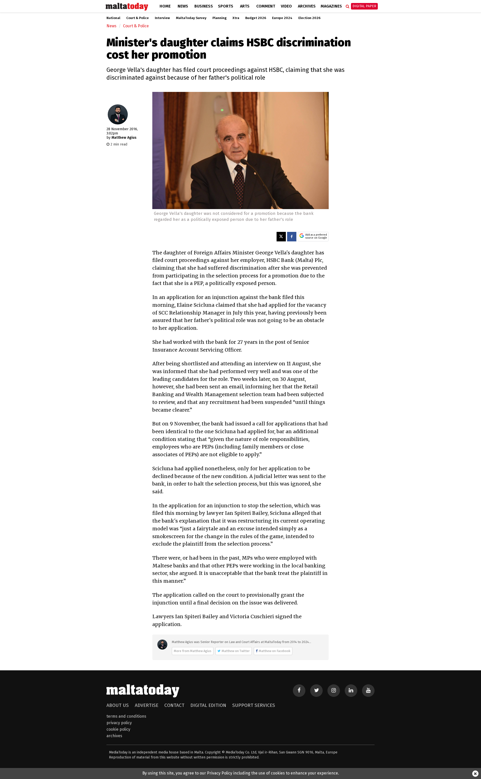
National (113, 18)
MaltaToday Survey (191, 18)
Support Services (253, 705)
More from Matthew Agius (192, 651)
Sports (225, 6)
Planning (219, 18)
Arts (245, 6)
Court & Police (137, 18)
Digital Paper (364, 6)
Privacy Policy (119, 722)
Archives (307, 6)
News (183, 6)
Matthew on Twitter (236, 651)
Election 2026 (309, 18)
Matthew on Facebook (274, 651)
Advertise (146, 705)
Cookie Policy (118, 729)
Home (165, 6)
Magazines (331, 6)
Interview (162, 18)
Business (203, 6)
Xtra (235, 18)
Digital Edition (208, 705)
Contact (174, 705)
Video (286, 6)
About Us (117, 705)
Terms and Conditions (126, 716)
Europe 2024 (282, 18)
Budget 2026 (255, 18)
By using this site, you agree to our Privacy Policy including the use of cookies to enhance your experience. (240, 773)
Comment (265, 6)
